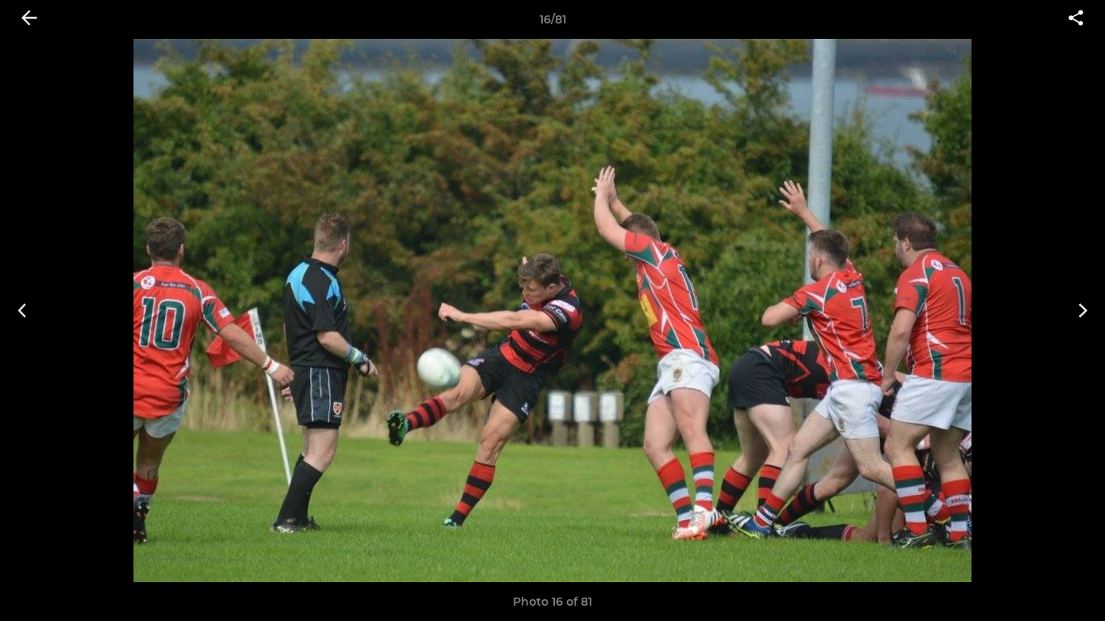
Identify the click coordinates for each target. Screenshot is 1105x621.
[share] (1076, 19)
